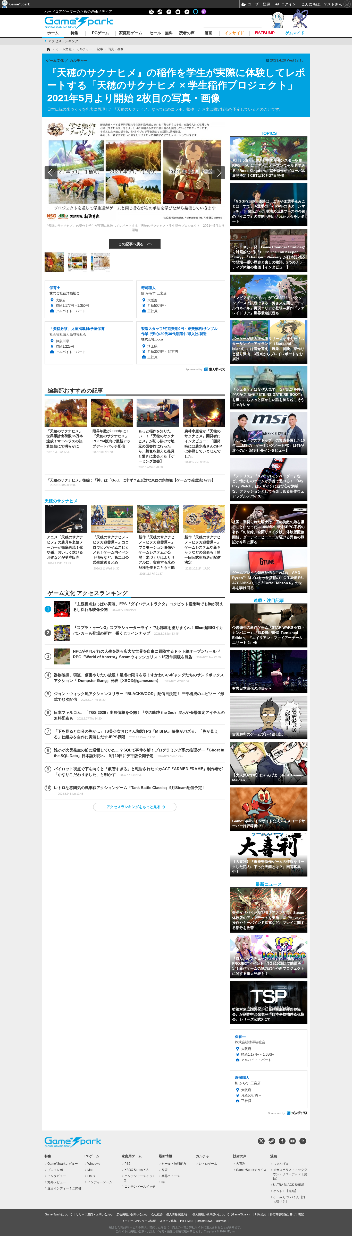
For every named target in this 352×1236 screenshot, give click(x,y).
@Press (221, 1220)
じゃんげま (281, 1163)
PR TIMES (186, 1220)
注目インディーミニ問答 (64, 1188)
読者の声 (187, 33)
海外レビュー (56, 1182)
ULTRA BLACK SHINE (288, 1185)
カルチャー (204, 1156)
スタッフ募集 (168, 1220)
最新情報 (165, 1156)
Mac (90, 1170)
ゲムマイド (295, 33)
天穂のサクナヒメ (61, 501)
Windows (93, 1163)
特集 (74, 33)
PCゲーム (100, 33)
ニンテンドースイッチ (139, 1186)
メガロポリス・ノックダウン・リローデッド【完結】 (290, 1174)
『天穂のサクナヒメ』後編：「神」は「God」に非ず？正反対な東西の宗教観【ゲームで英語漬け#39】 (130, 482)
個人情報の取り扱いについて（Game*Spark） (221, 1214)
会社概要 (157, 1214)
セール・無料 (161, 33)
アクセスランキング (63, 41)
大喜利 (240, 1163)
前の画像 (51, 172)
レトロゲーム (208, 1163)
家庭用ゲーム (130, 33)
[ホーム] (48, 49)
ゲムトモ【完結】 (285, 1191)
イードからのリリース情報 (139, 1220)
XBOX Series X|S (136, 1170)
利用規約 (260, 1214)
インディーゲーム (99, 1182)
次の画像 (218, 172)
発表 (165, 1170)
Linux (91, 1176)
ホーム (53, 33)
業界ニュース (171, 1176)
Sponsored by (194, 369)
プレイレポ (55, 1170)
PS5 (127, 1163)
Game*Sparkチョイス (251, 1170)
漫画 (208, 33)
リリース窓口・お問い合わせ (94, 1214)
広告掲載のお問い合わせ (132, 1214)
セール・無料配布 (174, 1163)
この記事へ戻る (135, 244)
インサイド (234, 33)
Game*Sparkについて (58, 1214)
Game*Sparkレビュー (62, 1163)
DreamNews (205, 1220)
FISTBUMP (265, 33)
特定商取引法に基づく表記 (287, 1214)
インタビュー (56, 1176)
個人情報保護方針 (177, 1214)
